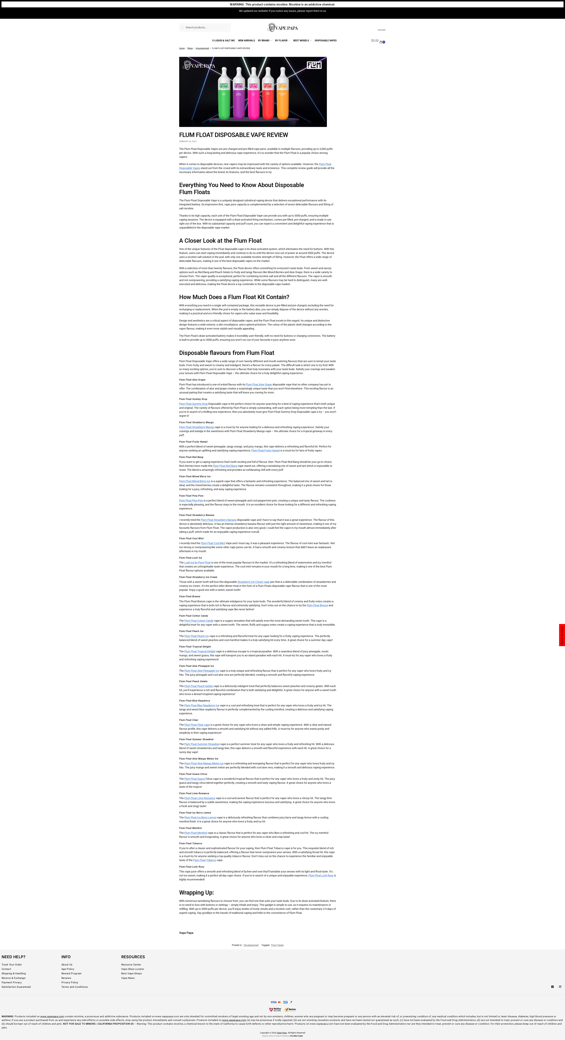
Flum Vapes (277, 945)
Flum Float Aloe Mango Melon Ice (204, 763)
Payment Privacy (12, 982)
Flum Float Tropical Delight (200, 651)
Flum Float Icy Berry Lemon (200, 817)
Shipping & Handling (14, 973)
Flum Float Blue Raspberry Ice (201, 705)
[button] (378, 40)
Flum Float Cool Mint (213, 543)
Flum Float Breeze (317, 605)
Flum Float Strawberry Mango (196, 427)
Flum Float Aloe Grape (259, 384)
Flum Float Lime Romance (199, 798)
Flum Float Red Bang (225, 465)
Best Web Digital (296, 1036)
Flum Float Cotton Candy (198, 620)
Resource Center (131, 964)
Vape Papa (186, 933)
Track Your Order (12, 964)
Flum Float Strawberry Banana (218, 519)
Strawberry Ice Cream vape (254, 581)
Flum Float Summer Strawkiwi (202, 744)
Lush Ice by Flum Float (197, 562)
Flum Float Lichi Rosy (321, 875)
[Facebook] (552, 987)
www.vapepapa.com (52, 1016)
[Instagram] (560, 987)
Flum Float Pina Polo (191, 500)
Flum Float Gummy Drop (193, 403)
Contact (6, 969)
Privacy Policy (69, 982)
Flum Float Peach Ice (196, 636)
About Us (67, 964)
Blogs (190, 48)
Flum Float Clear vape (197, 724)
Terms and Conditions (74, 986)
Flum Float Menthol (195, 832)
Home (182, 48)
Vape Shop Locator (132, 969)
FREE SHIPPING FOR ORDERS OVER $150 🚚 (283, 12)
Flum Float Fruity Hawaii (265, 450)
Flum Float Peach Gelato (198, 686)
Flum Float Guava (194, 778)
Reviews (66, 978)
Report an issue (561, 636)
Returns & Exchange (14, 978)
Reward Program (71, 973)
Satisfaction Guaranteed (16, 986)
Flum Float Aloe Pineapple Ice (201, 670)
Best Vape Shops (131, 973)
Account (382, 30)
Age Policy (67, 969)
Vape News (128, 978)
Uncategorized (202, 48)
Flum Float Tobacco (204, 860)
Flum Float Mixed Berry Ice (194, 481)
